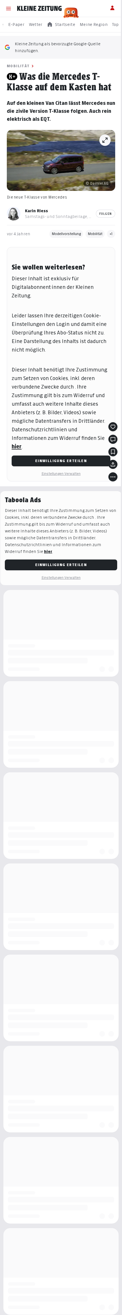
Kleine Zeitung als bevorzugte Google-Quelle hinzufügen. (57, 47)
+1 (111, 234)
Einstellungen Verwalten (61, 473)
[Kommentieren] (112, 439)
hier (17, 446)
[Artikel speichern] (112, 451)
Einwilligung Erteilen (61, 461)
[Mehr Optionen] (112, 476)
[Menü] (8, 9)
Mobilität (18, 66)
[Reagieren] (112, 426)
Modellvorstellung (66, 234)
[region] (61, 24)
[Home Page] (39, 8)
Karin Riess (36, 211)
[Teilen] (112, 464)
